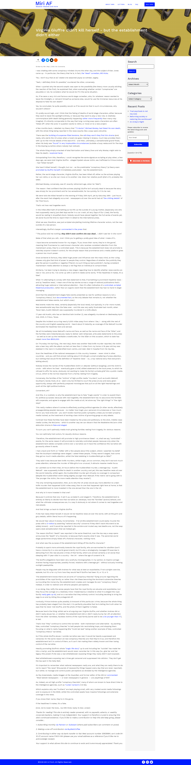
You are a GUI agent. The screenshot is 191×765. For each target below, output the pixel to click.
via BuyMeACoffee (72, 729)
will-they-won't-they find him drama (98, 135)
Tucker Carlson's (72, 685)
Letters (121, 4)
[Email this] (51, 60)
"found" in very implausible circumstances (71, 143)
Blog (130, 4)
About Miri (110, 4)
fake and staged (60, 425)
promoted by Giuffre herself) (48, 170)
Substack (72, 725)
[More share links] (56, 60)
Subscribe (138, 144)
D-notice (50, 523)
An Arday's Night (137, 122)
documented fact (64, 297)
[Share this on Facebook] (43, 60)
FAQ (136, 4)
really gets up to (48, 594)
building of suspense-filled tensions (64, 135)
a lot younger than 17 (112, 617)
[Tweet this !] (47, 60)
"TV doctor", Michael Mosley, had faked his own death (97, 128)
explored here (56, 153)
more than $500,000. (50, 339)
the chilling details (111, 198)
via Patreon (61, 725)
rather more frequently (92, 118)
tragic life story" (72, 648)
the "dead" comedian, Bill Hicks (94, 73)
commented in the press (72, 229)
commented (112, 675)
